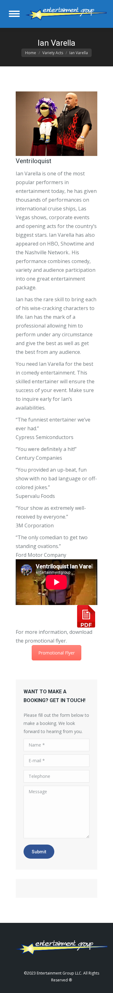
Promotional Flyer (56, 653)
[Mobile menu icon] (14, 13)
